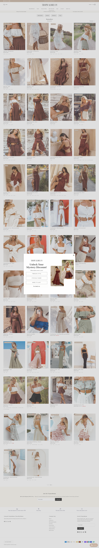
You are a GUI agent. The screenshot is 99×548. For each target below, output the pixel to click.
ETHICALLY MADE (36, 278)
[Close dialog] (74, 255)
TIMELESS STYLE (36, 273)
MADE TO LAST (36, 282)
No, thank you (36, 286)
